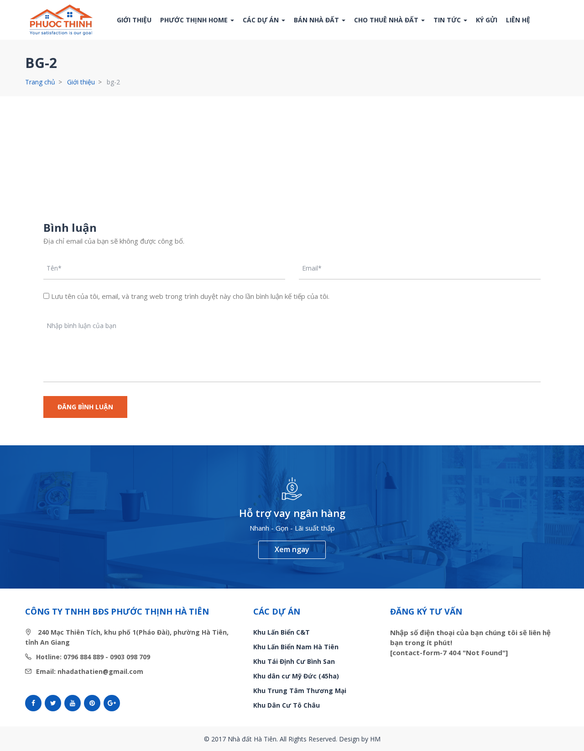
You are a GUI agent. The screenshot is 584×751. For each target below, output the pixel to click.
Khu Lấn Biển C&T (281, 632)
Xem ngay (292, 549)
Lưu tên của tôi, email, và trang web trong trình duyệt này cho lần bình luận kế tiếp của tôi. (190, 296)
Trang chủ (40, 82)
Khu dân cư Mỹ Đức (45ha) (296, 676)
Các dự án (262, 20)
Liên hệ (518, 20)
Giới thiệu (134, 20)
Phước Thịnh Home (194, 20)
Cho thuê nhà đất (387, 20)
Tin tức (448, 20)
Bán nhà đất (317, 20)
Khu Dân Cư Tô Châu (286, 705)
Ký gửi (486, 20)
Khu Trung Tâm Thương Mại (299, 690)
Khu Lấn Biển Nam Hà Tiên (296, 646)
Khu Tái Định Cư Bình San (294, 661)
